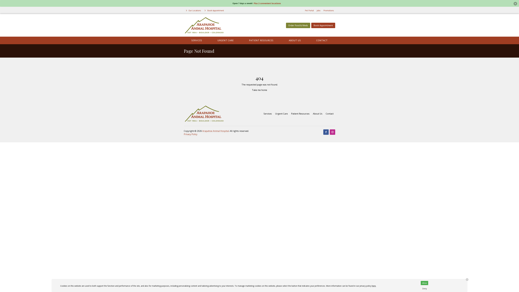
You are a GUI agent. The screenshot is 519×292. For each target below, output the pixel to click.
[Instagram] (332, 132)
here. (374, 286)
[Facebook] (326, 132)
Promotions (328, 10)
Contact (322, 40)
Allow (424, 283)
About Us (295, 40)
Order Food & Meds (298, 25)
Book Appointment (323, 25)
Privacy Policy (190, 134)
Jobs (318, 10)
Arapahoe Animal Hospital (215, 131)
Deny (424, 288)
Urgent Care (225, 40)
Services (196, 40)
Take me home (259, 90)
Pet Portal (309, 10)
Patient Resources (261, 40)
